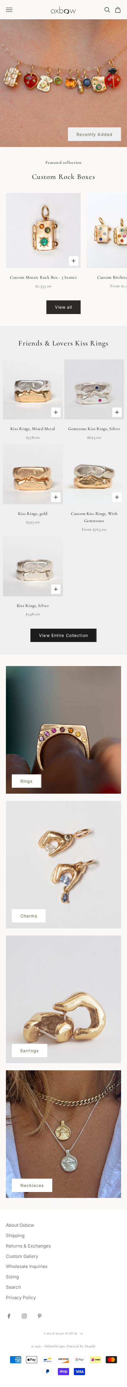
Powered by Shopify (81, 1346)
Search (13, 1287)
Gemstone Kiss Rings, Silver (94, 428)
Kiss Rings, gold (33, 513)
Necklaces (32, 1185)
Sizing (12, 1277)
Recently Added (94, 134)
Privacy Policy (21, 1297)
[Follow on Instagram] (24, 1316)
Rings (26, 781)
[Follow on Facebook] (9, 1316)
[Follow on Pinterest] (40, 1316)
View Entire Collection (63, 635)
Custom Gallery (22, 1256)
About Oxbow (20, 1225)
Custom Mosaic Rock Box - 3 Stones (43, 277)
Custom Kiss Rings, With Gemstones (94, 517)
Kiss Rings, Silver (33, 605)
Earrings (29, 1050)
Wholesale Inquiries (27, 1266)
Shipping (15, 1235)
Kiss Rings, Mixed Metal (32, 428)
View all (63, 307)
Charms (28, 915)
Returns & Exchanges (28, 1246)
